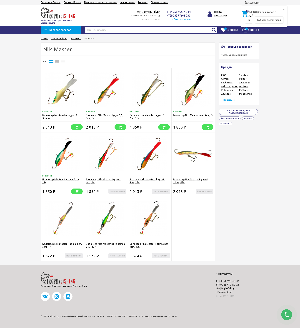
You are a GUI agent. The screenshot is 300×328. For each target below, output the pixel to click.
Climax (225, 78)
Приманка (225, 123)
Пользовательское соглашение (100, 2)
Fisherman (227, 90)
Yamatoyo (244, 82)
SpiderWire (227, 82)
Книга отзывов (127, 2)
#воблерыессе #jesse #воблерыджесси (238, 111)
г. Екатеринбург (149, 11)
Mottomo (244, 90)
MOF (223, 75)
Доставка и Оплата (50, 2)
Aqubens (226, 93)
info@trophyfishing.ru (226, 288)
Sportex (243, 75)
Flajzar (242, 78)
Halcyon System (229, 86)
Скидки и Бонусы (72, 2)
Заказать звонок (182, 19)
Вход (219, 12)
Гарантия (143, 2)
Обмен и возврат (159, 2)
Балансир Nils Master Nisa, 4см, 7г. (193, 115)
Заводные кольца (229, 118)
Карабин (248, 118)
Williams (243, 86)
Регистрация (220, 15)
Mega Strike (245, 93)
